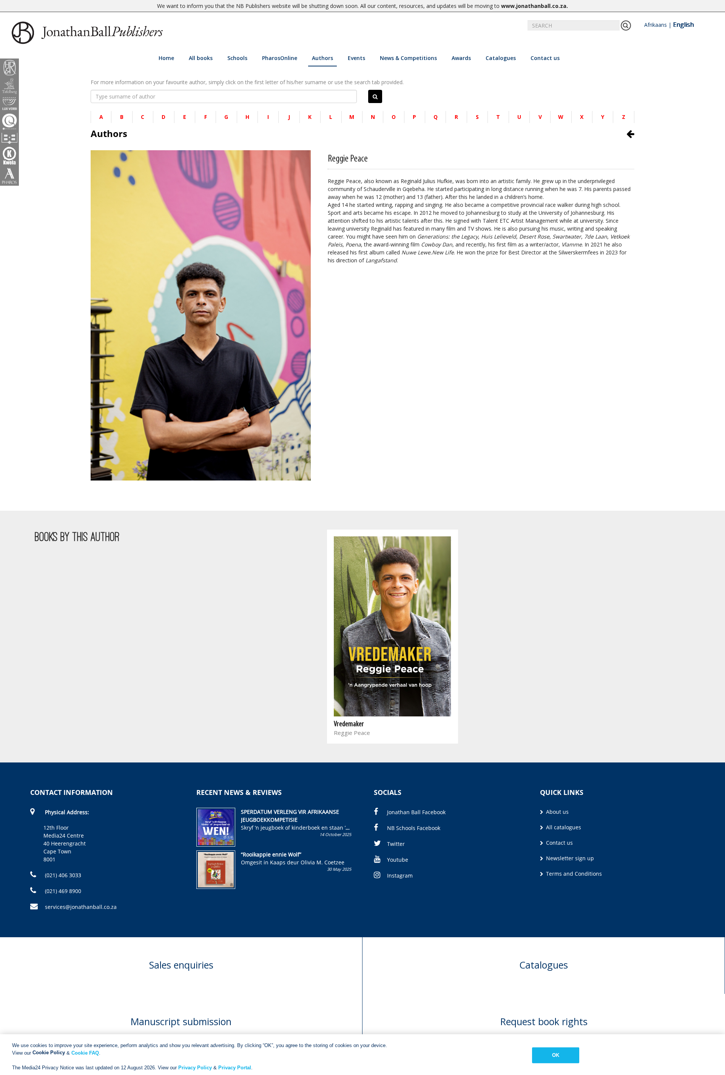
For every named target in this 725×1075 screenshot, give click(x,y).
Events (356, 58)
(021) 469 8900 (62, 891)
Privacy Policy (195, 1067)
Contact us (545, 58)
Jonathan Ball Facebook (416, 812)
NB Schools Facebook (413, 828)
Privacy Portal (234, 1067)
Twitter (396, 843)
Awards (461, 58)
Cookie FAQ (85, 1052)
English (683, 24)
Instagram (400, 875)
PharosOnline (279, 58)
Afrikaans (655, 24)
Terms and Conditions (573, 873)
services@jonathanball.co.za (81, 906)
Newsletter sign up (569, 858)
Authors (322, 58)
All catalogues (563, 827)
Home (166, 58)
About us (557, 811)
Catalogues (501, 58)
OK (555, 1055)
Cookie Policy (48, 1052)
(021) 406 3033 (62, 875)
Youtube (397, 859)
